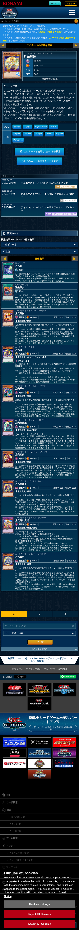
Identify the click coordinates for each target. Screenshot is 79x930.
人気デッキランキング (19, 853)
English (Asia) (41, 126)
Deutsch (27, 134)
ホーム (4, 21)
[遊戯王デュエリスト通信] (15, 742)
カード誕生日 (15, 831)
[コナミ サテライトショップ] (15, 763)
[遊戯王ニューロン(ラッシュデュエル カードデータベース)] (39, 774)
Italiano (49, 134)
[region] (39, 896)
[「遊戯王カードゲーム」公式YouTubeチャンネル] (64, 742)
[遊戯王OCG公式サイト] (15, 689)
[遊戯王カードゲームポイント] (39, 753)
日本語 (17, 126)
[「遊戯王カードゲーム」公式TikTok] (15, 753)
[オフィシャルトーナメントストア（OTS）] (39, 763)
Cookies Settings (39, 904)
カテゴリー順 (15, 824)
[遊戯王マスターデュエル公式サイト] (39, 703)
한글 (28, 126)
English (17, 134)
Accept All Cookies (39, 923)
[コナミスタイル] (64, 763)
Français (38, 134)
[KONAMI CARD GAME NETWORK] (64, 753)
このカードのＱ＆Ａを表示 (50, 32)
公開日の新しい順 (17, 817)
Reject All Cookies (39, 914)
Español (59, 134)
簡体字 (53, 126)
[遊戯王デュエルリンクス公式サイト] (64, 689)
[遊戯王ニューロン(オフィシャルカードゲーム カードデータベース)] (9, 13)
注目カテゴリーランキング (21, 860)
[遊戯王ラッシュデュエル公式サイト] (39, 689)
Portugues (18, 140)
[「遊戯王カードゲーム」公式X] (39, 742)
